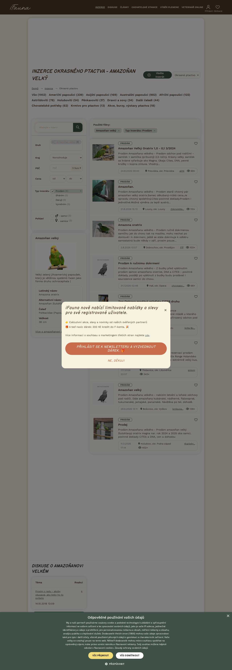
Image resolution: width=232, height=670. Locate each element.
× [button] (228, 616)
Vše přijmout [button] (100, 655)
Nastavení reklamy (126, 644)
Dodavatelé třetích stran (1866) (118, 633)
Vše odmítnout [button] (129, 655)
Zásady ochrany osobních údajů (131, 647)
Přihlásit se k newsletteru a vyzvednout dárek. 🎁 (116, 348)
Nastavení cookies (103, 647)
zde (147, 335)
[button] (116, 664)
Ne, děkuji (116, 360)
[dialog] (116, 641)
